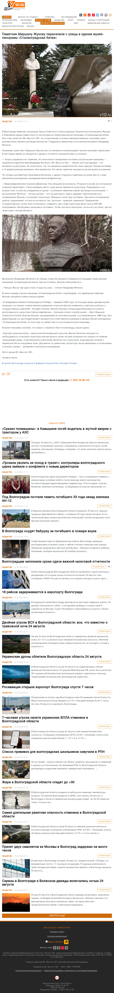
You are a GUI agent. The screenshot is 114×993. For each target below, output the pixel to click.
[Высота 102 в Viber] (101, 15)
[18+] (110, 15)
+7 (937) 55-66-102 (80, 380)
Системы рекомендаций (57, 936)
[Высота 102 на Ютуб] (89, 15)
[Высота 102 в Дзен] (93, 15)
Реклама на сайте (57, 932)
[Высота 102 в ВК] (80, 15)
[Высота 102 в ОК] (85, 15)
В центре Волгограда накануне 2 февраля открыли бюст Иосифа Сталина (39, 363)
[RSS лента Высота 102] (66, 947)
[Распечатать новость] (111, 43)
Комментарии (104, 374)
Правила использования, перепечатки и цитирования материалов (70, 970)
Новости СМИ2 (57, 423)
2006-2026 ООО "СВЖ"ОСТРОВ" (57, 928)
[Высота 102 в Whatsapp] (106, 15)
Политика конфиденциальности (28, 970)
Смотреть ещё (57, 916)
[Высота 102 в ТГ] (97, 15)
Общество (7, 121)
